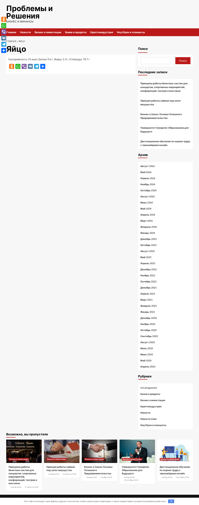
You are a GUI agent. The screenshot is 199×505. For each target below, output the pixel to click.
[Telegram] (4, 44)
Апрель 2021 (147, 293)
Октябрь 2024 (148, 190)
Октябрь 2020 (148, 330)
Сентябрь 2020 (149, 336)
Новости (25, 32)
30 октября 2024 (131, 480)
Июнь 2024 (146, 202)
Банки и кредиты (75, 32)
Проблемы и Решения (29, 12)
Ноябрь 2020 (147, 324)
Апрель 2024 (147, 214)
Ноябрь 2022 (147, 275)
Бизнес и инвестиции (48, 32)
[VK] (4, 38)
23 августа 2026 (69, 474)
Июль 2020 (146, 348)
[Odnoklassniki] (4, 19)
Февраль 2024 (148, 226)
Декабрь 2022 (148, 269)
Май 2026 (145, 172)
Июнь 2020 (146, 354)
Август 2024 (147, 196)
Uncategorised (148, 387)
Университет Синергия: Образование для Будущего (164, 129)
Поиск (143, 49)
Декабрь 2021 (148, 287)
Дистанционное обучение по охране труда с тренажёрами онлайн (165, 143)
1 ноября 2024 (106, 477)
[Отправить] (4, 50)
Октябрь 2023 (148, 245)
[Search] (191, 32)
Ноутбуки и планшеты (131, 32)
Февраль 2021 (148, 305)
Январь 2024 (147, 232)
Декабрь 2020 (148, 318)
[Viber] (4, 32)
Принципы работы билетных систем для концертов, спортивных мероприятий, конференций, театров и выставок (164, 87)
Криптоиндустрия (101, 32)
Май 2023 (145, 257)
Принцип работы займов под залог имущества (160, 102)
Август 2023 (147, 251)
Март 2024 (146, 220)
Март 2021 (146, 299)
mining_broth (16, 487)
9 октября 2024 (182, 477)
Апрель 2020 (147, 366)
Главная (11, 32)
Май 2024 (145, 208)
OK (171, 501)
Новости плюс (148, 418)
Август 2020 (147, 342)
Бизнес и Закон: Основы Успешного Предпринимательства (161, 116)
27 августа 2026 (31, 487)
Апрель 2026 (147, 178)
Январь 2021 (147, 311)
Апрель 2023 (147, 263)
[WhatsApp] (4, 25)
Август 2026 (147, 166)
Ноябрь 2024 (147, 184)
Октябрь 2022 (148, 281)
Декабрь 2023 (148, 239)
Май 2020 (145, 360)
